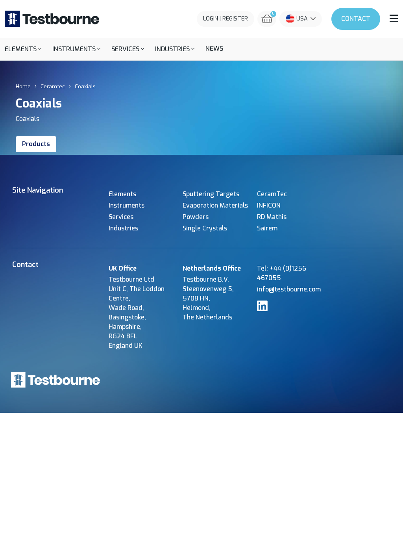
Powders (196, 217)
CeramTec (272, 194)
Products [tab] (36, 144)
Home (23, 86)
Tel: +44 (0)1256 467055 (281, 273)
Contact (355, 19)
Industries (123, 228)
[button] (23, 49)
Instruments (126, 205)
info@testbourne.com (289, 289)
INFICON (269, 205)
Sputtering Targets (211, 194)
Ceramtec (53, 86)
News (214, 49)
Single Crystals (205, 228)
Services (121, 217)
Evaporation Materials (215, 205)
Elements (122, 194)
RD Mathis (272, 217)
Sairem (267, 228)
